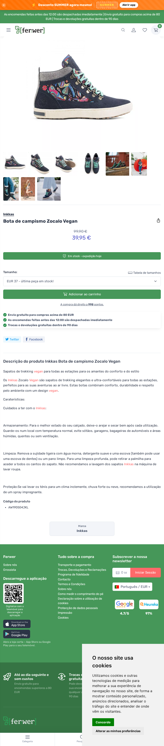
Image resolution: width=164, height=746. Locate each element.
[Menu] (8, 30)
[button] (17, 624)
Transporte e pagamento (74, 565)
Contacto (64, 579)
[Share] (158, 220)
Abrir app (128, 4)
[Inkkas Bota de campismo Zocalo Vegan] (82, 95)
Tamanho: (10, 272)
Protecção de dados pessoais (78, 608)
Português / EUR (134, 587)
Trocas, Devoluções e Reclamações (82, 570)
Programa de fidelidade (73, 574)
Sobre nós (10, 565)
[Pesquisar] (123, 30)
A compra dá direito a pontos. (82, 304)
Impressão (65, 613)
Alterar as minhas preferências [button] (118, 731)
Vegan (33, 380)
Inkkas (13, 380)
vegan (38, 371)
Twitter (14, 339)
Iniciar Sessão (145, 572)
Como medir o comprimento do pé (80, 594)
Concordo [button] (103, 722)
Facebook (36, 339)
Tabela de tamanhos (147, 273)
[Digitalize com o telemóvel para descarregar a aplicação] (14, 593)
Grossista (9, 570)
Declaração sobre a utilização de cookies (80, 601)
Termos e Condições (71, 584)
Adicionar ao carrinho (85, 294)
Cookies (63, 617)
